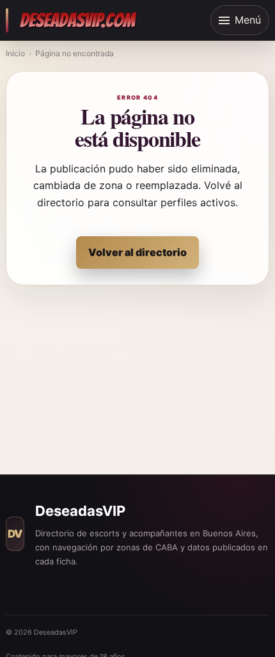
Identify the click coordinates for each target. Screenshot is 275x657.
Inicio (15, 53)
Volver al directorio (137, 252)
